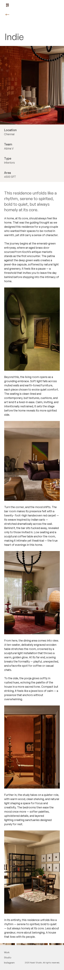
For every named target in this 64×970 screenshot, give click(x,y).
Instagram (9, 962)
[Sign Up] (7, 14)
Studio (7, 957)
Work (6, 952)
